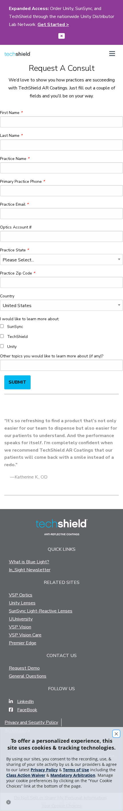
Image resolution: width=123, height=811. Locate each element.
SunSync (15, 326)
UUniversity (21, 619)
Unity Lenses (22, 603)
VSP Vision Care (25, 635)
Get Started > (53, 24)
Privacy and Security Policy (31, 722)
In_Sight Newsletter (29, 570)
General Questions (27, 676)
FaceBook (27, 710)
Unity (12, 346)
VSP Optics (20, 595)
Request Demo (24, 668)
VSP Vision (20, 627)
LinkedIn (25, 701)
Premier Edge (22, 643)
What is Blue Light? (29, 562)
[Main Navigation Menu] (112, 54)
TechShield (17, 336)
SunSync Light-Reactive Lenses (40, 611)
